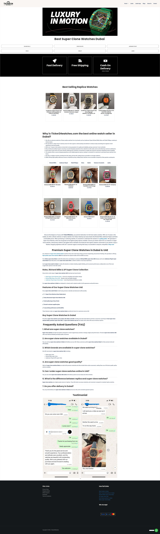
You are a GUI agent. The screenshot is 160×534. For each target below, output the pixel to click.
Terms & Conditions (46, 496)
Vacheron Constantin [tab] (99, 162)
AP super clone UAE (103, 496)
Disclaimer (44, 494)
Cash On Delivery (105, 67)
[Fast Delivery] (54, 61)
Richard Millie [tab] (52, 162)
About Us (149, 3)
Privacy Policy (45, 489)
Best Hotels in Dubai (104, 491)
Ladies (131, 3)
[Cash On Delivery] (105, 61)
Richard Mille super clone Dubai (106, 494)
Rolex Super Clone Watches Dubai (54, 276)
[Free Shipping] (80, 61)
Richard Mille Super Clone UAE (53, 278)
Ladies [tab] (109, 162)
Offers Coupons (45, 492)
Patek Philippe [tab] (74, 162)
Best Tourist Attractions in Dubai (106, 493)
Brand (125, 3)
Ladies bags (138, 3)
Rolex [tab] (82, 162)
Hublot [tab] (89, 162)
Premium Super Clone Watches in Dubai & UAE (80, 250)
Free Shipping (80, 65)
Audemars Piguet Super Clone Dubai (54, 280)
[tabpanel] (80, 199)
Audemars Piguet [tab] (63, 162)
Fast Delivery (54, 65)
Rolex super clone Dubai (104, 499)
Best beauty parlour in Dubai (105, 498)
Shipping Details (46, 491)
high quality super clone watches (50, 255)
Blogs (144, 3)
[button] (127, 3)
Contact (155, 3)
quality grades (103, 238)
